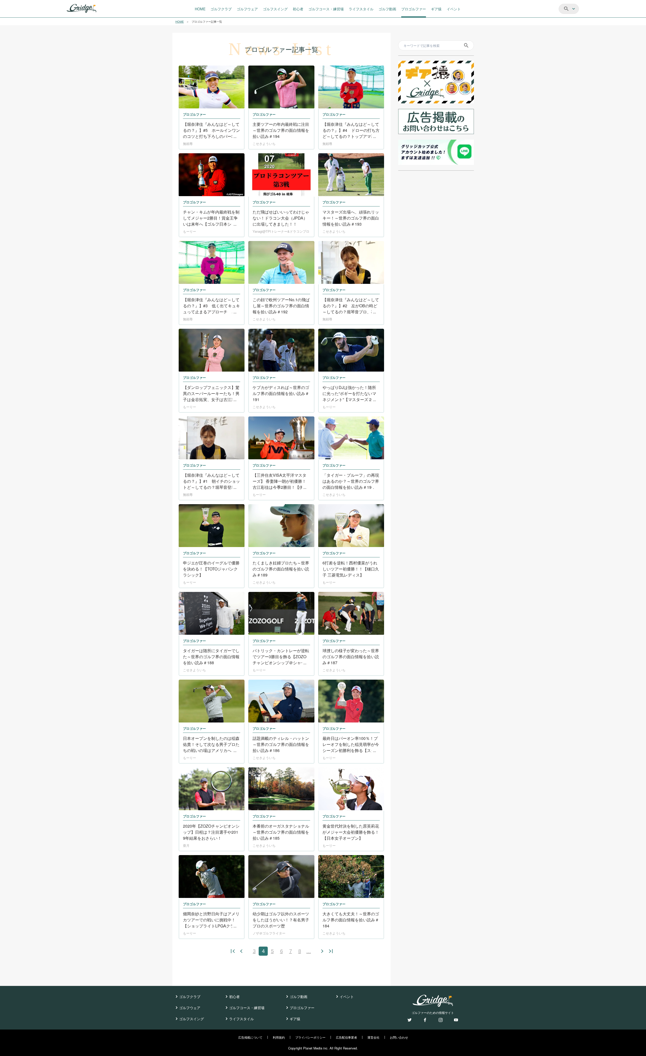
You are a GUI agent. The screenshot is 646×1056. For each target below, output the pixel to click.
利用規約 (279, 1037)
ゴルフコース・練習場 (246, 1007)
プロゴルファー (302, 1007)
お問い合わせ (399, 1037)
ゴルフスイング (191, 1018)
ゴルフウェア (189, 1007)
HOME (179, 21)
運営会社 (373, 1037)
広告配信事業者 (346, 1037)
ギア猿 (295, 1018)
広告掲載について (250, 1037)
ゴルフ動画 (298, 996)
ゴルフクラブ (189, 996)
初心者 (234, 996)
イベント (347, 996)
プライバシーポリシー (310, 1037)
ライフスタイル (241, 1018)
